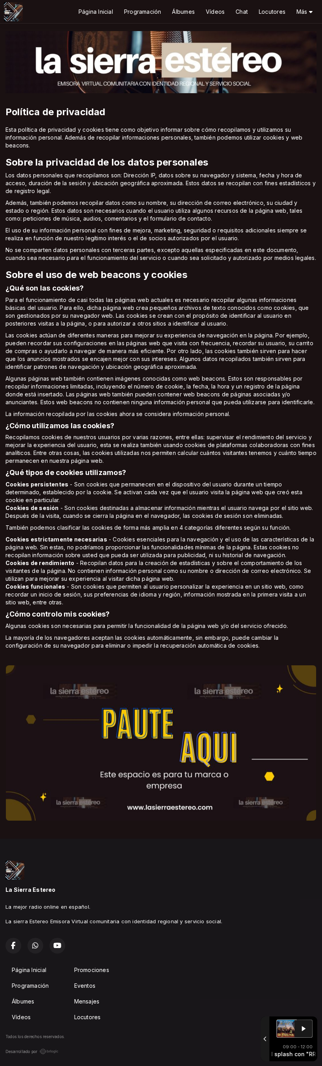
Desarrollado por (21, 1051)
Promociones (91, 970)
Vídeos (215, 11)
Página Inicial (96, 11)
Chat (242, 11)
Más (302, 11)
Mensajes (87, 1001)
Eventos (84, 985)
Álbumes (183, 11)
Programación (142, 11)
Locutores (272, 11)
